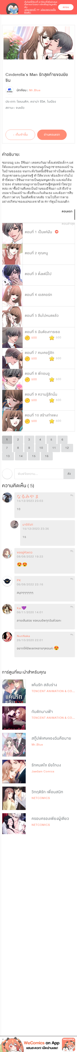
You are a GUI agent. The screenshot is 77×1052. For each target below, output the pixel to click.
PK (19, 580)
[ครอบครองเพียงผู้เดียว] (14, 825)
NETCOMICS (41, 798)
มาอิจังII (28, 525)
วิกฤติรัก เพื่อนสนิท (47, 792)
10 (41, 447)
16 (47, 456)
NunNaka (23, 636)
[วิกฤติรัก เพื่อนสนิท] (14, 798)
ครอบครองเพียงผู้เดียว (50, 818)
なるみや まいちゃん (36, 497)
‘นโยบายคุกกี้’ (30, 9)
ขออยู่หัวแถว (24, 553)
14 (21, 456)
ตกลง (66, 7)
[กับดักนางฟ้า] (14, 718)
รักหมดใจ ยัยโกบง (46, 765)
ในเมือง (51, 101)
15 (34, 456)
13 (8, 456)
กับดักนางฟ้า (42, 711)
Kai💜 (22, 608)
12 (67, 447)
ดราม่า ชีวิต (37, 101)
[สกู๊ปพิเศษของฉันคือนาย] (14, 745)
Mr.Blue (37, 744)
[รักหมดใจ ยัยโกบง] (14, 772)
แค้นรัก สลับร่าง (44, 685)
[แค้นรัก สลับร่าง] (14, 691)
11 (54, 447)
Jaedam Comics (43, 771)
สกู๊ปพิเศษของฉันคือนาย (51, 738)
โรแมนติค (23, 101)
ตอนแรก (67, 211)
